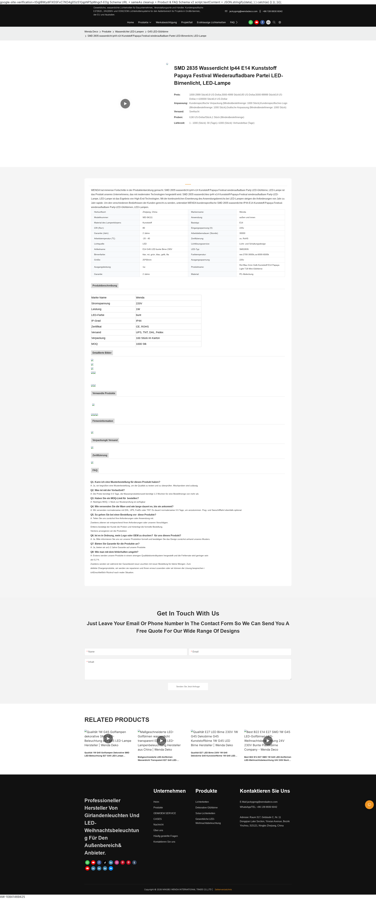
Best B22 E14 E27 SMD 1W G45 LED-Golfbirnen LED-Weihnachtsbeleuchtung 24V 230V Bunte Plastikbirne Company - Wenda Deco (267, 759)
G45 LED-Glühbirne (158, 31)
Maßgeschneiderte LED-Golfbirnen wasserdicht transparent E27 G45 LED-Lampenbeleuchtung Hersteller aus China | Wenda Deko (159, 759)
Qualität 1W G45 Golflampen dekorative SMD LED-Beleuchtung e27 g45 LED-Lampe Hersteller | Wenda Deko (106, 754)
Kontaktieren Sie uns (164, 841)
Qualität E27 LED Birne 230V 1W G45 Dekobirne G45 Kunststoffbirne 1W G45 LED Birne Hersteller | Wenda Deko (213, 754)
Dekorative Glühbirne (206, 807)
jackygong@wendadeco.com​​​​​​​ (243, 11)
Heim (156, 802)
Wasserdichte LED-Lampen (129, 31)
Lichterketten (202, 802)
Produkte (106, 31)
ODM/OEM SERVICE (164, 813)
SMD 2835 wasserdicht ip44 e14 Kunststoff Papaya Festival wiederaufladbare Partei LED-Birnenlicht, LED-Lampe (147, 36)
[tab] (188, 182)
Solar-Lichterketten (205, 813)
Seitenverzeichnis (223, 889)
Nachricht (158, 824)
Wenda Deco (91, 31)
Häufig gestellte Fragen (165, 836)
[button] (236, 22)
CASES (157, 819)
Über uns (158, 830)
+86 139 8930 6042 (272, 11)
